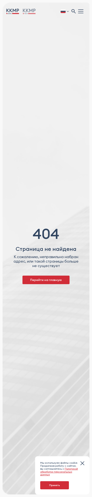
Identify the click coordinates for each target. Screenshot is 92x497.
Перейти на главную (46, 280)
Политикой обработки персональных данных (59, 471)
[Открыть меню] (81, 11)
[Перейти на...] (29, 11)
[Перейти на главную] (12, 11)
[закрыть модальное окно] (82, 463)
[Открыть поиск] (73, 11)
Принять (54, 485)
